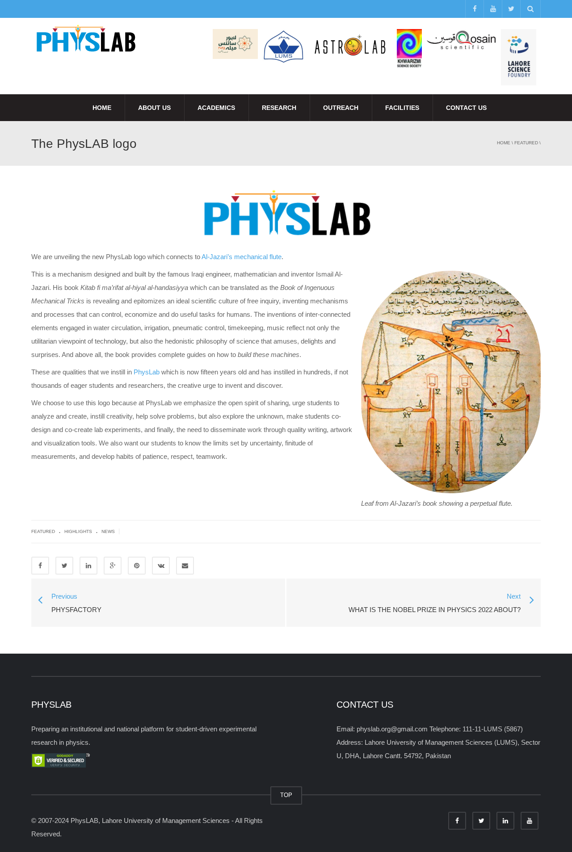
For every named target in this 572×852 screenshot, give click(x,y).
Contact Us (466, 107)
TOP (286, 795)
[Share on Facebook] (40, 566)
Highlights (78, 531)
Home (102, 107)
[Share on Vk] (161, 566)
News (108, 531)
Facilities (402, 107)
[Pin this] (137, 566)
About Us (154, 107)
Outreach (340, 107)
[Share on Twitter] (64, 566)
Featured (526, 142)
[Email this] (185, 566)
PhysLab (147, 372)
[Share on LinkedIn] (88, 566)
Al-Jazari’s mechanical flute (242, 256)
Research (279, 107)
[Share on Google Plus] (113, 566)
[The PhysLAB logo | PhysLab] (85, 40)
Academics (216, 107)
